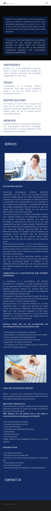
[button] (46, 3)
